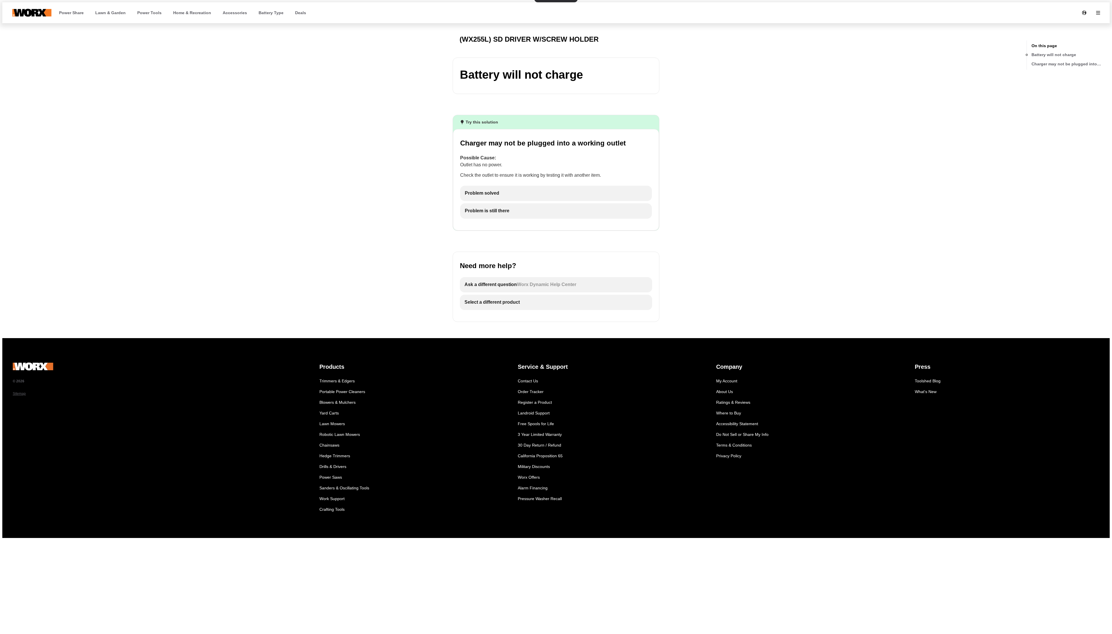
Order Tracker (531, 391)
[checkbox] (556, 193)
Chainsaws (329, 445)
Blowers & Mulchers (337, 402)
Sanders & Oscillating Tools (344, 488)
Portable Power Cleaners (342, 391)
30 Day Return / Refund (539, 445)
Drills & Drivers (332, 466)
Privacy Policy (728, 456)
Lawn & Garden (110, 12)
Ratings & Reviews (733, 402)
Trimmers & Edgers (337, 381)
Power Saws (330, 477)
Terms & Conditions (734, 445)
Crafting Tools (332, 509)
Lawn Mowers (332, 423)
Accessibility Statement (737, 423)
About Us (724, 391)
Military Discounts (534, 466)
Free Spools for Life (536, 423)
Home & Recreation (192, 12)
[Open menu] (1098, 13)
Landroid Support (534, 413)
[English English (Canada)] (1084, 13)
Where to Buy (728, 413)
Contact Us (528, 381)
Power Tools (149, 12)
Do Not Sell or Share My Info (742, 434)
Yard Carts (329, 413)
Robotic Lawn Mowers (339, 434)
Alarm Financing (533, 488)
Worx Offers (529, 477)
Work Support (332, 498)
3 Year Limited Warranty (540, 434)
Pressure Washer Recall (540, 498)
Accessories (235, 12)
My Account (726, 381)
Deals (300, 12)
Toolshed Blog (928, 381)
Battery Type (271, 12)
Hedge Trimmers (334, 456)
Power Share (71, 12)
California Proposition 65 (540, 456)
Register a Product (535, 402)
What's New (926, 391)
